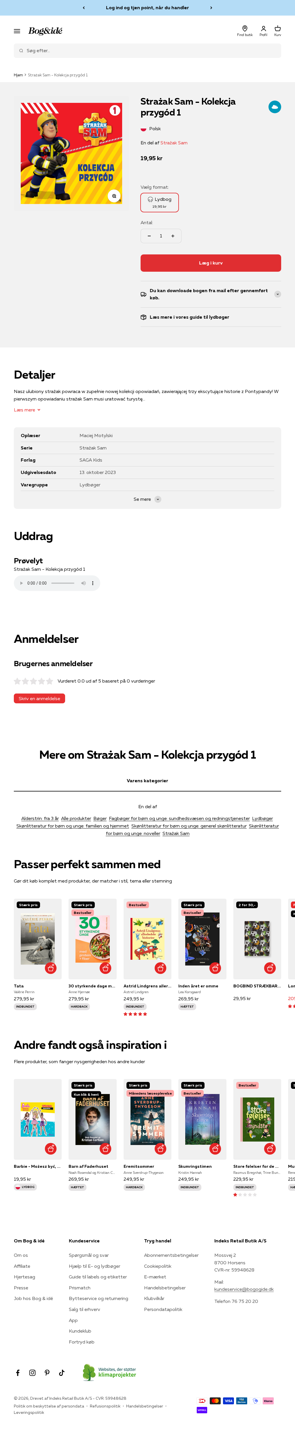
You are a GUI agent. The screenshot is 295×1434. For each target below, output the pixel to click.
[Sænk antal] (149, 236)
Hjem (18, 75)
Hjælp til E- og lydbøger (94, 1266)
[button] (135, 1014)
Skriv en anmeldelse (39, 698)
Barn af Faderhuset (88, 1166)
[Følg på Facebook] (18, 1373)
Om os (21, 1255)
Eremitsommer (139, 1166)
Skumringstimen (195, 1166)
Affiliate (22, 1266)
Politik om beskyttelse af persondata (49, 1406)
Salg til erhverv (84, 1309)
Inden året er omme (198, 986)
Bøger (100, 818)
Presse (21, 1288)
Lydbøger (262, 818)
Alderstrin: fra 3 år (40, 818)
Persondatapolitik (163, 1309)
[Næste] (211, 8)
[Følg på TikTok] (62, 1373)
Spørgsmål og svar (89, 1255)
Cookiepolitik (157, 1266)
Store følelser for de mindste (257, 1166)
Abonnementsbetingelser (171, 1255)
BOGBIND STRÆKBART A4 (257, 986)
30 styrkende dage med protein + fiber (92, 986)
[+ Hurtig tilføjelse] (50, 968)
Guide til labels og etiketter (98, 1277)
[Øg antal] (172, 236)
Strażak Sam (174, 143)
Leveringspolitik (29, 1412)
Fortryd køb (81, 1342)
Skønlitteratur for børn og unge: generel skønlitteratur (189, 826)
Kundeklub (80, 1331)
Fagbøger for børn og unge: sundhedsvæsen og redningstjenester (179, 818)
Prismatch (79, 1288)
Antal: (147, 222)
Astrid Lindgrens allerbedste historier (147, 986)
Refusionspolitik (105, 1406)
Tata (19, 986)
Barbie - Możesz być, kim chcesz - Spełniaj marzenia (38, 1166)
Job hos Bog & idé (33, 1298)
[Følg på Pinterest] (47, 1373)
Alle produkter (76, 818)
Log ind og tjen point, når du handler (147, 7)
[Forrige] (84, 8)
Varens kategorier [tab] (147, 780)
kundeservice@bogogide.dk (244, 1289)
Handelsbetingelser (165, 1288)
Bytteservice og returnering (98, 1298)
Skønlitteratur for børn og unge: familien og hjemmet (72, 826)
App (73, 1320)
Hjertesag (24, 1277)
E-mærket (155, 1277)
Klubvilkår (154, 1298)
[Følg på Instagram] (32, 1373)
